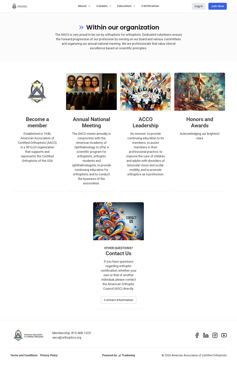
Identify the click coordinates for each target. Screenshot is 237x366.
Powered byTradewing (118, 355)
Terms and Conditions (23, 355)
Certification (150, 6)
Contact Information (118, 300)
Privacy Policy (49, 355)
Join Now (217, 6)
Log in (199, 6)
